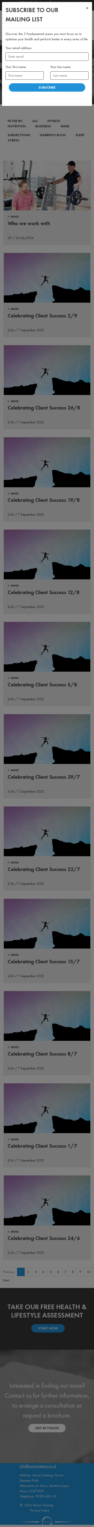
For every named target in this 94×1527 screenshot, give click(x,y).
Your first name (15, 67)
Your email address (18, 48)
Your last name (60, 67)
